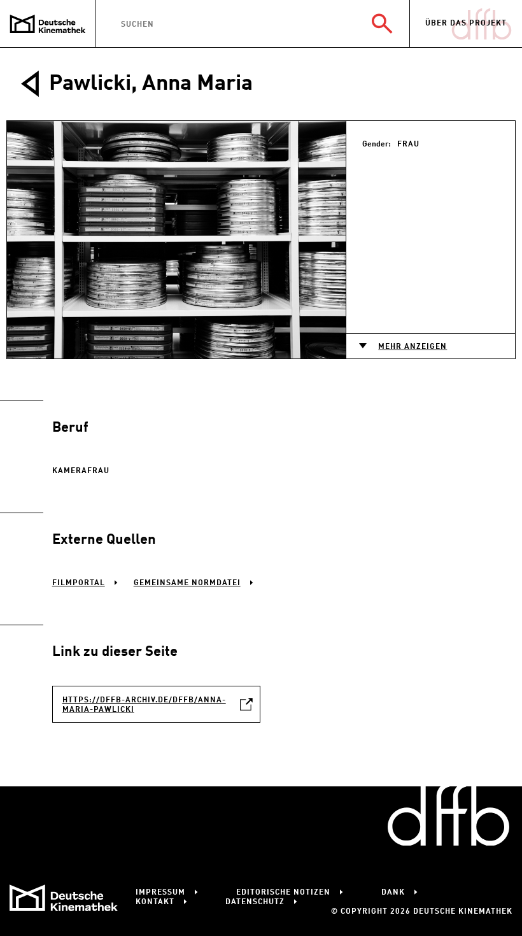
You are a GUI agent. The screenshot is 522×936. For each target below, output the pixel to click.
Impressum (160, 893)
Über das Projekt (466, 23)
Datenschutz (255, 902)
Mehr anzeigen (412, 347)
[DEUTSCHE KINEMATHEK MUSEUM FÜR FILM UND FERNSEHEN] (47, 24)
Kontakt (155, 902)
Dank (393, 893)
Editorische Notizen (283, 893)
